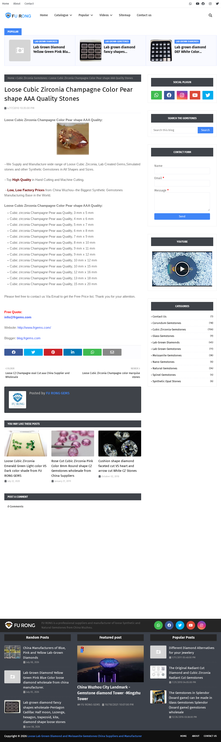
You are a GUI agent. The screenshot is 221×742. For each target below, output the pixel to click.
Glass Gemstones (183, 336)
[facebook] (203, 4)
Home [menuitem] (44, 15)
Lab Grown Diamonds (183, 342)
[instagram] (210, 4)
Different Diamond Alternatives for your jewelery (191, 650)
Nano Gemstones (183, 361)
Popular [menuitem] (84, 15)
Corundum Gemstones (183, 323)
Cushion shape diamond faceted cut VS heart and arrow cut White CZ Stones (117, 466)
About (16, 3)
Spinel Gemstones (183, 374)
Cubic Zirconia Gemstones (32, 78)
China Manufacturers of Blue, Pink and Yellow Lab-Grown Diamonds (44, 653)
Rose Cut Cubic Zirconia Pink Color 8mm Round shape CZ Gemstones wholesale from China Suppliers (72, 468)
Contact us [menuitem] (144, 15)
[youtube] (197, 4)
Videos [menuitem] (104, 15)
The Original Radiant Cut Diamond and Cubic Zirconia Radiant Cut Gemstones (189, 673)
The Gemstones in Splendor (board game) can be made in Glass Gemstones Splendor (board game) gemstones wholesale (190, 702)
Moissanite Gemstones (183, 355)
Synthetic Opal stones (183, 381)
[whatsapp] (190, 4)
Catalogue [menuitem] (61, 15)
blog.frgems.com (29, 338)
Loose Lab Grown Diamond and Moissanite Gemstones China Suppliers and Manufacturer (84, 736)
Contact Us (183, 316)
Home (5, 3)
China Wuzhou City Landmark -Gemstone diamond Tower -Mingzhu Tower (108, 693)
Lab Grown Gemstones (183, 348)
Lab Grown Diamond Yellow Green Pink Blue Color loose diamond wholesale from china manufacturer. (50, 49)
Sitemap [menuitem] (124, 15)
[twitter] (217, 4)
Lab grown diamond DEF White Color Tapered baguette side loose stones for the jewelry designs (191, 49)
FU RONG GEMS (57, 393)
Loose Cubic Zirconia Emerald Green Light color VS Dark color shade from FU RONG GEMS (25, 468)
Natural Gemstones (183, 368)
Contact (29, 3)
